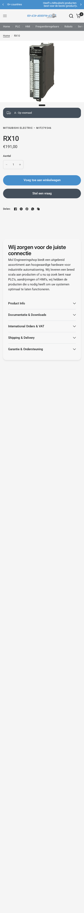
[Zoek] (71, 16)
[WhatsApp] (32, 208)
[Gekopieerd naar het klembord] (38, 208)
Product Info (16, 303)
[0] (78, 16)
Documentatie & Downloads (27, 315)
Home (6, 26)
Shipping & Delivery (21, 338)
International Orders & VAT (26, 326)
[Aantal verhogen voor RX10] (20, 164)
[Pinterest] (26, 208)
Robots (68, 26)
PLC (17, 26)
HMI (27, 26)
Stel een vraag (42, 193)
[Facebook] (15, 208)
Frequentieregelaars (47, 26)
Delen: (7, 209)
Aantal (7, 155)
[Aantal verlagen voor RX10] (6, 164)
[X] (21, 208)
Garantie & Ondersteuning (25, 349)
